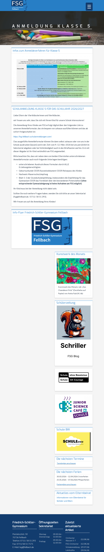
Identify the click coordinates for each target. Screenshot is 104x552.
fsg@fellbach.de (27, 547)
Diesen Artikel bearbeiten (51, 548)
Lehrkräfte (70, 550)
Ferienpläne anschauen (66, 484)
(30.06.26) (85, 550)
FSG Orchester (72, 544)
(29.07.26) (85, 547)
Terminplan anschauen (66, 463)
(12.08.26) (85, 539)
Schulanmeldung (73, 547)
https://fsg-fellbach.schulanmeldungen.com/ (32, 136)
